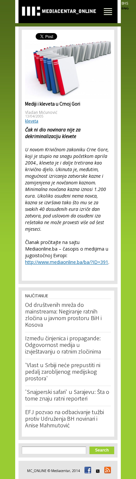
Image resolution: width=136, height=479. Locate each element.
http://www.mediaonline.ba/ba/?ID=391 (66, 262)
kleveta (31, 121)
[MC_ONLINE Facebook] (87, 470)
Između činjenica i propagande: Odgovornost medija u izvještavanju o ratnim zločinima (63, 346)
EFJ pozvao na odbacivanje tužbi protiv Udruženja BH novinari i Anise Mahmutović (64, 419)
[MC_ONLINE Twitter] (97, 470)
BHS (124, 3)
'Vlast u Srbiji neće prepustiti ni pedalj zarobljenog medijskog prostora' (62, 372)
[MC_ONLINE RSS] (107, 470)
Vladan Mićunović (41, 112)
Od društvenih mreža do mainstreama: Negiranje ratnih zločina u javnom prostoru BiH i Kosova (63, 315)
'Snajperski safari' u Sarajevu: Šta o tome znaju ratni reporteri (67, 396)
